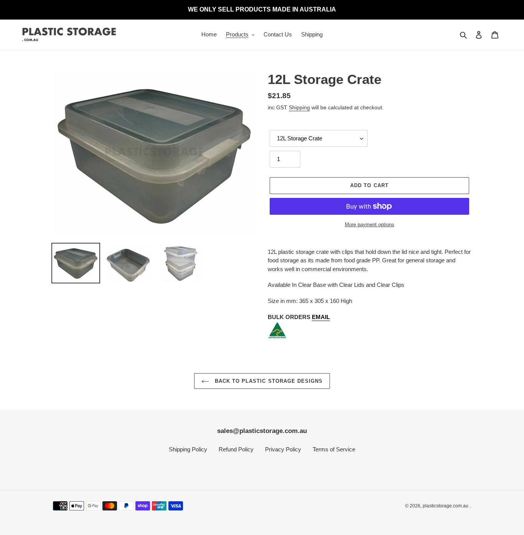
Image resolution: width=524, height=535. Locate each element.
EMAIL (321, 317)
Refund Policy (236, 449)
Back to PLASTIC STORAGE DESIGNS (268, 381)
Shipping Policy (188, 449)
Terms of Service (334, 449)
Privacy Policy (283, 449)
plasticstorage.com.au (445, 506)
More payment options (369, 224)
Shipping (299, 107)
